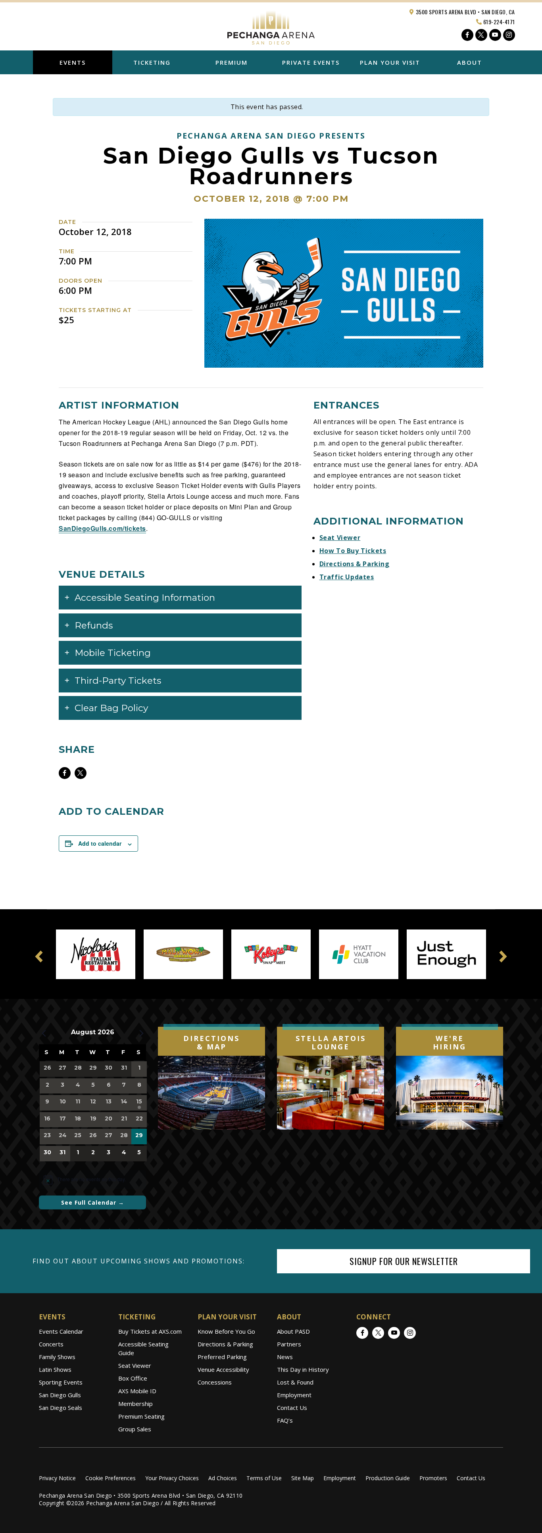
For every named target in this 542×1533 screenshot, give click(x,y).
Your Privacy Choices (172, 1478)
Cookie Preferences (110, 1478)
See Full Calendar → (92, 1202)
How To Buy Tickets (352, 550)
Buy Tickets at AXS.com (150, 1331)
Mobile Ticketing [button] (113, 652)
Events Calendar (61, 1331)
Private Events (311, 62)
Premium (231, 62)
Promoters (433, 1478)
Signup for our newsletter (404, 1261)
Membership (135, 1404)
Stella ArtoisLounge (331, 1042)
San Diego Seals (60, 1408)
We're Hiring (449, 1042)
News (285, 1357)
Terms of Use (264, 1478)
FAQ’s (285, 1420)
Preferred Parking (222, 1357)
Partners (289, 1344)
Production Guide (387, 1478)
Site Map (302, 1478)
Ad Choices (222, 1478)
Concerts (51, 1344)
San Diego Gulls (60, 1395)
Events (73, 62)
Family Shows (57, 1357)
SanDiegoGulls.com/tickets (102, 528)
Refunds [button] (94, 625)
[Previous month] (43, 1033)
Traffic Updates (346, 577)
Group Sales (134, 1429)
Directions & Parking (354, 563)
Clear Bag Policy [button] (111, 707)
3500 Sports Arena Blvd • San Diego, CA (464, 12)
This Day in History (303, 1369)
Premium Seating (141, 1416)
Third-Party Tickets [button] (118, 680)
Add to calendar (99, 843)
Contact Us (292, 1408)
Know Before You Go (226, 1331)
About (469, 62)
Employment (294, 1395)
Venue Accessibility (223, 1369)
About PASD (293, 1331)
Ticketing (152, 62)
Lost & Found (295, 1382)
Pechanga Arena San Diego (271, 25)
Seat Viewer (340, 537)
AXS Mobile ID (137, 1391)
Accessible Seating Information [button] (145, 597)
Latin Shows (55, 1369)
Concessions (215, 1382)
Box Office (132, 1378)
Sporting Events (61, 1382)
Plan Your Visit (390, 62)
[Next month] (141, 1033)
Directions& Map (211, 1042)
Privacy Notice (57, 1478)
